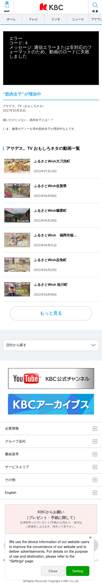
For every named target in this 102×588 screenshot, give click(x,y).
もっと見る (51, 313)
